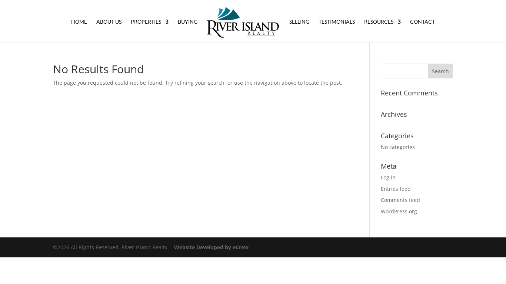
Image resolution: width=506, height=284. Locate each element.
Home (79, 22)
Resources (378, 22)
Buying (187, 22)
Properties (146, 22)
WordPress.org (399, 211)
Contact (422, 22)
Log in (388, 177)
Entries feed (396, 188)
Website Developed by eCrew (211, 247)
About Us (108, 22)
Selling (299, 22)
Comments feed (400, 199)
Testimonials (337, 22)
